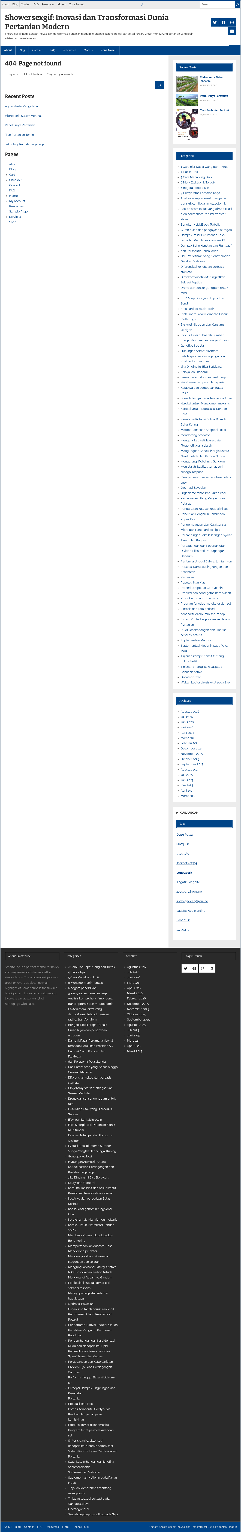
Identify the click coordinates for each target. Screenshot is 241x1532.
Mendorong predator (195, 435)
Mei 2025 (187, 785)
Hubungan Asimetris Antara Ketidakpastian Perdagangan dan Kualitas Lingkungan (204, 356)
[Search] (237, 4)
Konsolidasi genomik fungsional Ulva (206, 398)
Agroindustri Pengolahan (22, 106)
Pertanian (187, 577)
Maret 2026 (188, 738)
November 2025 (192, 753)
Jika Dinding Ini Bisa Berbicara (201, 366)
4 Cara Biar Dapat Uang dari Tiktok (204, 166)
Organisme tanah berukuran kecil (204, 493)
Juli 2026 (187, 717)
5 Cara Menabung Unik (196, 177)
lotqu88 (182, 844)
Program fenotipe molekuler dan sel (206, 603)
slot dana (182, 929)
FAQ (12, 190)
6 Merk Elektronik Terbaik (198, 182)
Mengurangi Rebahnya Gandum (203, 461)
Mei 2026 (187, 727)
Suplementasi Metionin (197, 640)
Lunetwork (184, 872)
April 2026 (187, 732)
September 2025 (192, 764)
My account (17, 201)
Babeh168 (183, 920)
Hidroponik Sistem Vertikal (23, 115)
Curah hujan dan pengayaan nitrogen (206, 230)
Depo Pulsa (184, 834)
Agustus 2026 (190, 711)
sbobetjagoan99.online (192, 901)
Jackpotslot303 (186, 863)
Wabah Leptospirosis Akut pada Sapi (205, 682)
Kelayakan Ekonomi (194, 372)
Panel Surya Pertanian (20, 125)
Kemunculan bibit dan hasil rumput (205, 377)
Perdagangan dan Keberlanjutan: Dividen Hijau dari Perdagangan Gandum (203, 551)
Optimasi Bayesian (193, 487)
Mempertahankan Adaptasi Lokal (203, 430)
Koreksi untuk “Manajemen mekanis (205, 403)
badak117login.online (190, 910)
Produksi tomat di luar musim (201, 598)
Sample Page (18, 211)
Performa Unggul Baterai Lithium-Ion (206, 561)
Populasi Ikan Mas (193, 582)
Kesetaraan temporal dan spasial (203, 382)
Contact (14, 185)
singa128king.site (188, 882)
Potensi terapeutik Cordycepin (202, 588)
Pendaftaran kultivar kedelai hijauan (205, 508)
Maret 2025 (188, 796)
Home (13, 195)
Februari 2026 (190, 743)
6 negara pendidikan (195, 187)
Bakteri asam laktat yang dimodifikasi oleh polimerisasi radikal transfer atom (206, 214)
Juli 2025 (187, 775)
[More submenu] (65, 4)
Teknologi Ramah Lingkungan (25, 144)
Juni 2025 (187, 780)
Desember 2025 (191, 748)
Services (15, 217)
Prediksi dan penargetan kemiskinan (206, 593)
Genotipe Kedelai (192, 345)
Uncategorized (191, 677)
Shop (12, 222)
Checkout (16, 180)
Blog (12, 169)
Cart (12, 174)
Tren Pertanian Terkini (20, 134)
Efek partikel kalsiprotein (198, 309)
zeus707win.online (189, 891)
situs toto (182, 853)
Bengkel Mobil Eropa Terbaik (200, 224)
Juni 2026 (187, 722)
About (13, 164)
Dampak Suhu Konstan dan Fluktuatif (206, 245)
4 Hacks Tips (189, 172)
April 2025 (187, 790)
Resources (16, 206)
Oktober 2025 (190, 759)
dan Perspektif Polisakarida (199, 251)
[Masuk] (142, 4)
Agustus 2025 (190, 769)
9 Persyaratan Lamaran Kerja (200, 193)
